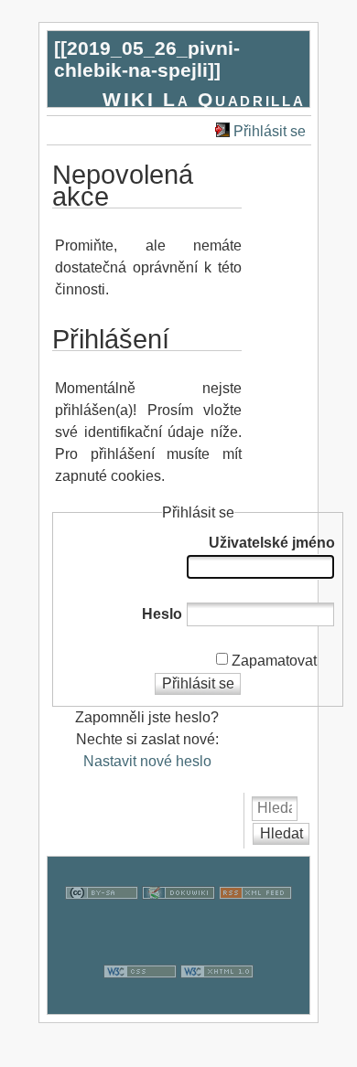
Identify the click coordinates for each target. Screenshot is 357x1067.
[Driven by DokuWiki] (178, 924)
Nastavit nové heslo (147, 761)
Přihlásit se (269, 131)
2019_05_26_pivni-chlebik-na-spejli (147, 58)
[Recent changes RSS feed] (255, 924)
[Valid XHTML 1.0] (217, 1002)
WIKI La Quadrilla (204, 99)
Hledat (281, 833)
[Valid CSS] (140, 1002)
